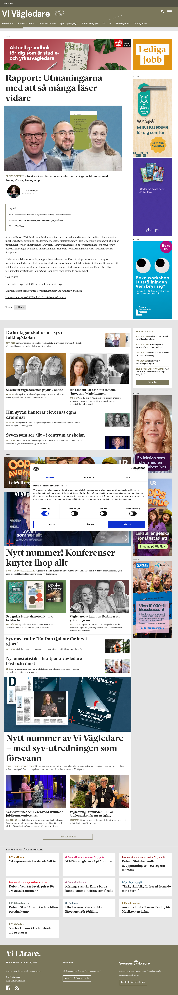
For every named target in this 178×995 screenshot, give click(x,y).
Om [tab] (128, 477)
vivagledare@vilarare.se (15, 981)
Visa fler (152, 382)
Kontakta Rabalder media (77, 978)
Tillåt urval (89, 524)
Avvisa (52, 524)
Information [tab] (89, 477)
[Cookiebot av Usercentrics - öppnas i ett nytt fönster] (133, 469)
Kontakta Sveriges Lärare (133, 982)
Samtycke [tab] (49, 477)
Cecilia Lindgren (31, 191)
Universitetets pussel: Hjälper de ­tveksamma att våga (33, 284)
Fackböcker (20, 307)
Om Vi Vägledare (13, 977)
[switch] (74, 514)
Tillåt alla (126, 524)
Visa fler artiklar (67, 836)
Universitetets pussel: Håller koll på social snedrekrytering (36, 297)
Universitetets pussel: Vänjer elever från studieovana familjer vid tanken (43, 291)
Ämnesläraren (25, 23)
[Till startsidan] (8, 4)
